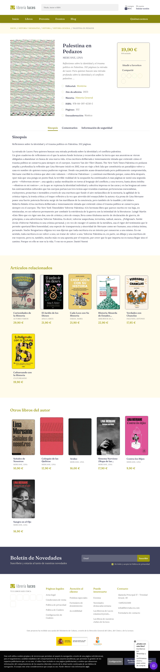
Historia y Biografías (29, 28)
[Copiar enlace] (123, 81)
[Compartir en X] (129, 76)
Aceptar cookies (148, 661)
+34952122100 (124, 603)
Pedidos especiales (78, 598)
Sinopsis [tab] (53, 127)
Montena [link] (81, 85)
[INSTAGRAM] (19, 597)
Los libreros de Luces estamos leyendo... (103, 612)
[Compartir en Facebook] (123, 76)
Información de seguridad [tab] (97, 127)
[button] (129, 7)
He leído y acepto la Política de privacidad (132, 564)
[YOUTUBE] (39, 597)
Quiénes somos (139, 18)
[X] (26, 597)
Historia (46, 28)
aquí (87, 666)
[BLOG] (33, 597)
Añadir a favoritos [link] (131, 65)
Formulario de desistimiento (76, 604)
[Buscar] (114, 7)
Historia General (61, 28)
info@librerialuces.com (129, 608)
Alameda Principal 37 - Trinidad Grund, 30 (133, 596)
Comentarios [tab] (70, 127)
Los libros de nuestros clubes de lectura (103, 620)
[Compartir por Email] (140, 76)
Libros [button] (28, 18)
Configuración (115, 661)
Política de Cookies (55, 610)
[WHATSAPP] (13, 604)
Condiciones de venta (56, 600)
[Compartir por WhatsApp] (134, 76)
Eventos (97, 598)
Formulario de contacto (129, 613)
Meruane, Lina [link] (73, 57)
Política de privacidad (56, 605)
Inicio (13, 28)
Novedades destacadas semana (102, 604)
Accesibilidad (76, 611)
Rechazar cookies (132, 661)
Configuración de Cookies (54, 616)
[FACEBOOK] (13, 597)
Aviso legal (51, 595)
